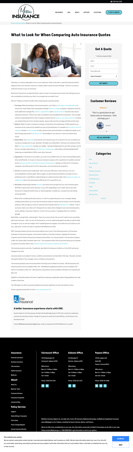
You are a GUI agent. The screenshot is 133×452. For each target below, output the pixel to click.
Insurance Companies (17, 398)
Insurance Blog (20, 23)
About (77, 12)
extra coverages (32, 130)
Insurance (59, 12)
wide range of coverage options (67, 105)
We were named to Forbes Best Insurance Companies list (37, 163)
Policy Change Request (18, 425)
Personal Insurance (17, 358)
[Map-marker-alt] (42, 385)
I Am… (69, 12)
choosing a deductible (25, 146)
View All (103, 198)
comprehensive (45, 112)
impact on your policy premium (65, 118)
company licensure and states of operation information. (50, 244)
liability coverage (54, 109)
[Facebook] (47, 385)
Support (86, 12)
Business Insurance (17, 362)
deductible (30, 140)
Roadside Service (36, 134)
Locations (97, 12)
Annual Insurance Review (18, 429)
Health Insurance (16, 371)
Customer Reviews (16, 393)
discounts (39, 185)
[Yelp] (105, 385)
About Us (14, 385)
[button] (100, 131)
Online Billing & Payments (19, 416)
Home (13, 23)
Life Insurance (15, 366)
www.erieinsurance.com (43, 290)
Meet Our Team (15, 389)
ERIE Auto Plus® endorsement (45, 149)
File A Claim (14, 420)
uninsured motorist (59, 112)
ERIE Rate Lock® (64, 205)
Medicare (14, 375)
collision (37, 112)
